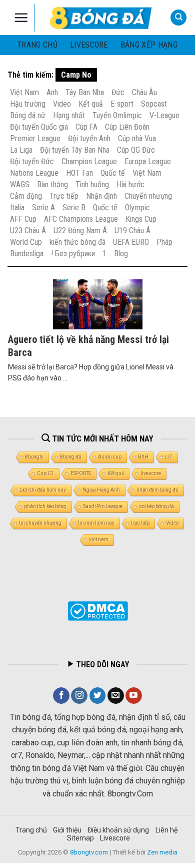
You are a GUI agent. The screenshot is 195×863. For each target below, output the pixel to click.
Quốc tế (112, 173)
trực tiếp (140, 523)
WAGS (20, 184)
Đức (118, 92)
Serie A (43, 207)
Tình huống (92, 184)
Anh (52, 92)
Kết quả (90, 104)
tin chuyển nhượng (40, 523)
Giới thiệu (67, 830)
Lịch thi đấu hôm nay (43, 490)
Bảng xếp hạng (149, 45)
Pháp (164, 242)
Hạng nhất (69, 115)
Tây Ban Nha (85, 92)
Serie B (74, 207)
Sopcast (154, 104)
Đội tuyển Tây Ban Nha (75, 150)
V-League (165, 115)
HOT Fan (79, 173)
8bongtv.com (89, 852)
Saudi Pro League (102, 506)
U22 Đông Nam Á (80, 230)
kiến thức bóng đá (78, 242)
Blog (121, 253)
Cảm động (26, 196)
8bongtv (34, 457)
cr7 (168, 457)
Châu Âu (144, 92)
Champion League (89, 161)
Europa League (147, 161)
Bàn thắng (52, 184)
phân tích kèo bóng (45, 506)
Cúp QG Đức (136, 150)
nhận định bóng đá (157, 490)
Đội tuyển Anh (89, 138)
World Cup (26, 242)
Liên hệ (167, 830)
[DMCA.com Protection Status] (98, 610)
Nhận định (101, 196)
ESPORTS (80, 473)
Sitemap (80, 838)
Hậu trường (28, 104)
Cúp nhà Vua (137, 138)
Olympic (137, 207)
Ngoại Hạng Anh (101, 490)
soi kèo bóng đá (156, 506)
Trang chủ (37, 45)
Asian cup (110, 457)
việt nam (98, 539)
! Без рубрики (73, 253)
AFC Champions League (81, 219)
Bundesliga (27, 253)
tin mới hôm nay (96, 523)
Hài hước (130, 184)
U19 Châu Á (132, 230)
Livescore (115, 838)
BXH (143, 457)
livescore (89, 45)
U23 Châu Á (28, 230)
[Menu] (21, 18)
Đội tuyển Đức (32, 161)
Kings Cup (141, 219)
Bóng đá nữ (28, 115)
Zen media (162, 852)
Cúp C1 (45, 473)
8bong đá (71, 457)
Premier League (35, 138)
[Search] (178, 18)
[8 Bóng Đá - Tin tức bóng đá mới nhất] (102, 18)
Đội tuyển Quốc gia (39, 127)
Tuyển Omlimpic (117, 115)
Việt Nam (24, 92)
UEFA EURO (131, 242)
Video (62, 104)
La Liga (21, 150)
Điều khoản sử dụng (118, 830)
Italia (17, 207)
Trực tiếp (64, 196)
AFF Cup (23, 219)
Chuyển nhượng (148, 196)
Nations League (34, 173)
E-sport (122, 104)
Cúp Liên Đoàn (127, 127)
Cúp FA (87, 127)
